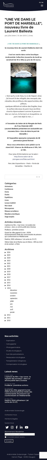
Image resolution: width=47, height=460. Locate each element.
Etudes (7, 194)
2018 (8, 274)
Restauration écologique (15, 357)
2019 (8, 271)
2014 (8, 285)
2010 (8, 320)
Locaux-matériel (10, 203)
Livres (30, 36)
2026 (8, 252)
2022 (8, 263)
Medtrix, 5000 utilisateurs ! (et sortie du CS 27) (20, 239)
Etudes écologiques (14, 351)
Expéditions (9, 197)
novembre (13, 293)
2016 (8, 280)
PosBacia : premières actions (14, 230)
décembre (13, 290)
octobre (12, 296)
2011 (8, 318)
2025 (8, 255)
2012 (8, 315)
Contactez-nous (11, 415)
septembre (13, 298)
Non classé (8, 206)
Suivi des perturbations (15, 354)
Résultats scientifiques (12, 214)
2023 (8, 260)
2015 (8, 283)
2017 (8, 277)
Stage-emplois (9, 217)
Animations (9, 186)
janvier (12, 312)
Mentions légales (11, 419)
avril (11, 309)
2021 (8, 266)
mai (11, 307)
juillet (12, 301)
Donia (7, 192)
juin (11, 304)
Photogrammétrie (13, 347)
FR (40, 2)
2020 (8, 269)
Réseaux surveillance (11, 211)
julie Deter (12, 36)
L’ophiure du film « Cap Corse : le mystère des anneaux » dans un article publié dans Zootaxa (18, 378)
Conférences (9, 189)
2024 (8, 258)
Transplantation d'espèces (16, 361)
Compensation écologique (16, 364)
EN (42, 2)
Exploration (10, 341)
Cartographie (11, 344)
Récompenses (9, 208)
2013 (9, 288)
